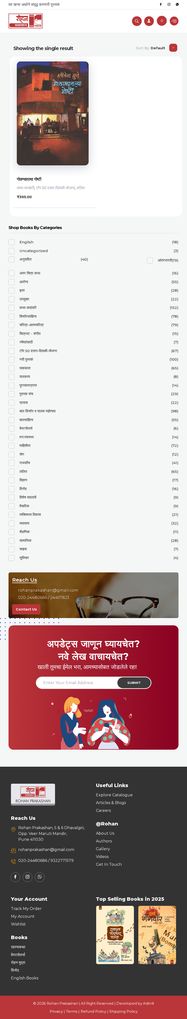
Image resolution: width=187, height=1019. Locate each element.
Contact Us (26, 609)
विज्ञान (23, 480)
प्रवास (23, 402)
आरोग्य (23, 282)
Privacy (56, 1011)
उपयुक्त (24, 299)
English (26, 242)
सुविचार (24, 557)
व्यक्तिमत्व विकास (30, 514)
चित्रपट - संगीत (29, 333)
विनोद (23, 488)
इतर (22, 290)
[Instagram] (169, 4)
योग (21, 454)
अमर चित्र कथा (29, 273)
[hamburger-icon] (174, 21)
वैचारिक (24, 506)
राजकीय (24, 462)
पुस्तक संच (26, 393)
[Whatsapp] (177, 4)
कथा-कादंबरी (26, 188)
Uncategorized (33, 250)
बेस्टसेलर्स (25, 428)
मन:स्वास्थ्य (26, 437)
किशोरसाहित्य (28, 316)
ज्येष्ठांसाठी (26, 342)
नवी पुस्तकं (26, 359)
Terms (71, 1011)
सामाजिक (25, 540)
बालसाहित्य (26, 419)
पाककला (24, 368)
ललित (80, 188)
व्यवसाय (24, 523)
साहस (23, 549)
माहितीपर (25, 445)
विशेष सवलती (27, 497)
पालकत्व (24, 376)
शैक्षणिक (24, 531)
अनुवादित (25, 259)
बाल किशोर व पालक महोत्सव (37, 411)
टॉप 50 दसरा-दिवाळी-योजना (55, 188)
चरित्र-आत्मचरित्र (31, 325)
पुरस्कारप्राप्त (28, 385)
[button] (101, 935)
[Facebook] (160, 4)
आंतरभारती (165, 260)
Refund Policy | (95, 1011)
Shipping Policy (123, 1011)
